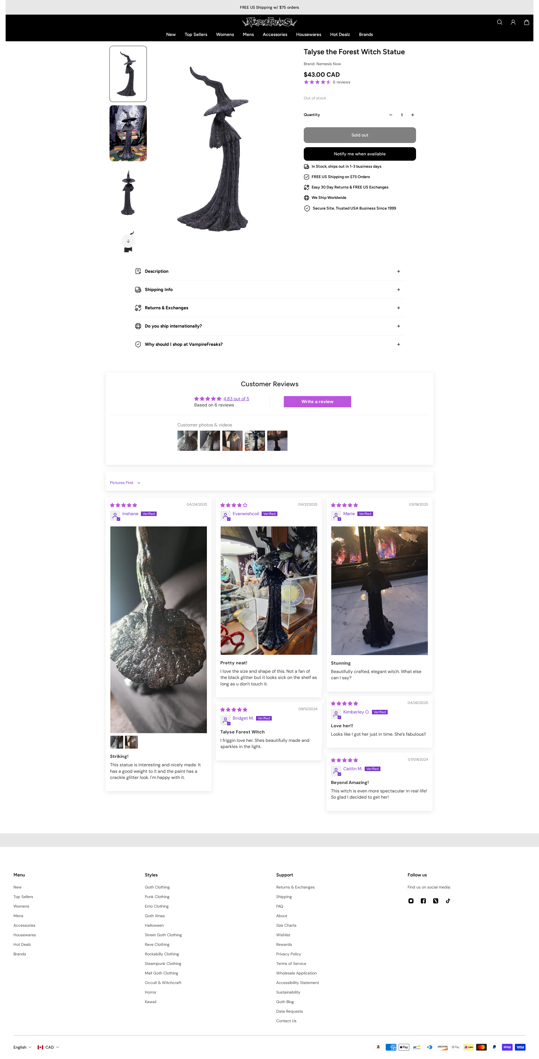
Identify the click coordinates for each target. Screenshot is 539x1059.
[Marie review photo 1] (379, 591)
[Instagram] (411, 901)
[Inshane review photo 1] (158, 630)
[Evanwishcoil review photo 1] (269, 590)
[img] (123, 505)
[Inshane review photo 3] (131, 742)
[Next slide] (128, 241)
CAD (49, 1047)
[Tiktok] (448, 901)
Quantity (312, 114)
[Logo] (269, 22)
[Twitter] (436, 901)
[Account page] (513, 22)
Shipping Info (159, 289)
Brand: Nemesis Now (322, 63)
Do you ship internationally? (173, 326)
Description (156, 271)
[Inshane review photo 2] (117, 742)
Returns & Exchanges (166, 307)
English (19, 1047)
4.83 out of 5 (236, 399)
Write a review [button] (318, 401)
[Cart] (526, 22)
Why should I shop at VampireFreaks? (184, 344)
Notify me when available (360, 154)
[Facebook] (423, 901)
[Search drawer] (499, 22)
